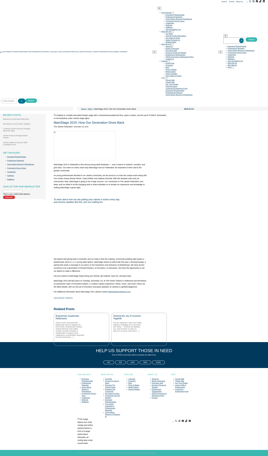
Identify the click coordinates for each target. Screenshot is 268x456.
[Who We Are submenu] (172, 44)
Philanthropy (69, 298)
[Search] (241, 40)
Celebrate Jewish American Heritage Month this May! (16, 130)
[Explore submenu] (168, 61)
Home (83, 109)
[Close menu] (159, 8)
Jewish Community (59, 298)
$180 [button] (133, 362)
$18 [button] (108, 362)
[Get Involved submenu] (172, 13)
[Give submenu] (166, 78)
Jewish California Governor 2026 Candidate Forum (15, 144)
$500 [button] (145, 362)
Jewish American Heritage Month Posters (15, 137)
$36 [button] (120, 362)
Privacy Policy (139, 453)
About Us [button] (239, 2)
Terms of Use (151, 453)
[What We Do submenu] (172, 32)
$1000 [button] (158, 362)
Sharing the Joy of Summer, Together (16, 124)
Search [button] (224, 2)
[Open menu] (154, 52)
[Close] (1, 101)
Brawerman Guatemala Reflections (16, 119)
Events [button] (231, 2)
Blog (90, 109)
